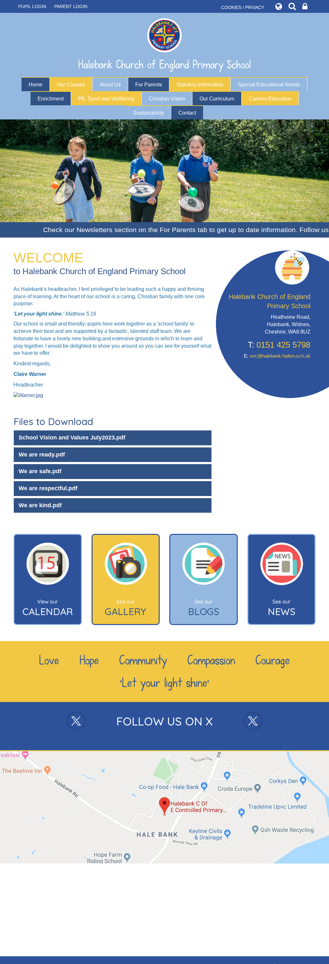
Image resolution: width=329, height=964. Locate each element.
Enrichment (51, 98)
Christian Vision (167, 98)
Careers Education (270, 98)
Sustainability (148, 113)
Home (35, 84)
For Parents (148, 84)
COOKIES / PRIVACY (242, 7)
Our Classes (71, 84)
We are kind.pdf (40, 505)
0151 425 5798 (283, 345)
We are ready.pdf (42, 454)
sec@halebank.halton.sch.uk (280, 356)
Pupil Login (32, 6)
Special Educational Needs (269, 84)
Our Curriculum (217, 98)
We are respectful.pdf (48, 488)
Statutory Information (199, 84)
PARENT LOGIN (70, 6)
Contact (187, 113)
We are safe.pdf (40, 471)
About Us (110, 84)
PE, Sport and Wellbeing (106, 98)
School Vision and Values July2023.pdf (72, 437)
